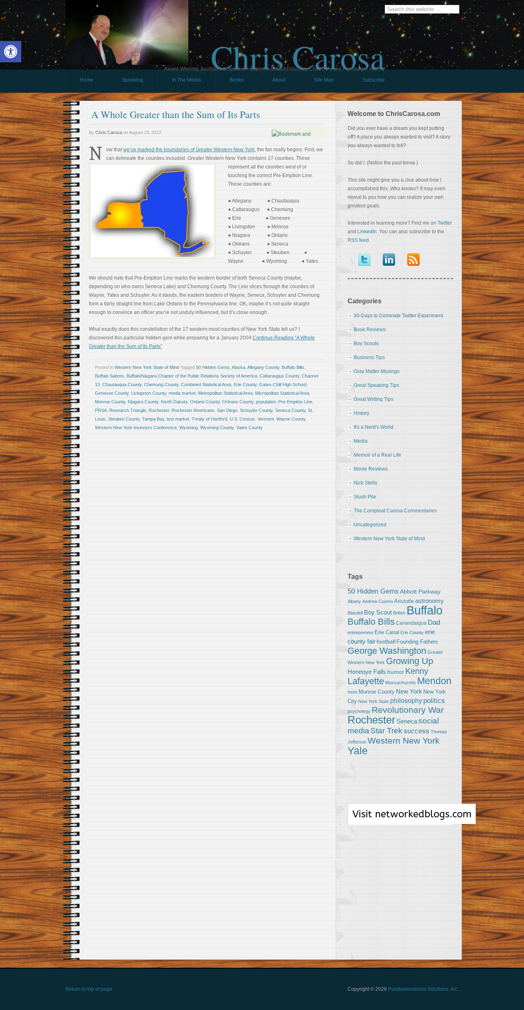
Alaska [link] (238, 367)
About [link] (278, 80)
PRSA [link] (101, 410)
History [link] (361, 413)
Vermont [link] (265, 418)
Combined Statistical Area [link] (206, 384)
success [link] (416, 731)
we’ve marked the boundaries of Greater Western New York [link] (189, 149)
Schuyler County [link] (256, 410)
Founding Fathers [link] (417, 642)
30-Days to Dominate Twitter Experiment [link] (398, 315)
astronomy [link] (429, 600)
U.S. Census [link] (242, 418)
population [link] (266, 401)
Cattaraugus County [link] (279, 375)
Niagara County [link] (143, 401)
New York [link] (409, 691)
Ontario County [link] (205, 401)
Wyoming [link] (188, 427)
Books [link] (229, 82)
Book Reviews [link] (370, 329)
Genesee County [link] (112, 393)
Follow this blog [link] (400, 819)
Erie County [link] (245, 384)
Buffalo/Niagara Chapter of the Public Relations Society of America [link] (191, 375)
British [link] (399, 612)
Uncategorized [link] (370, 525)
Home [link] (86, 80)
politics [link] (434, 700)
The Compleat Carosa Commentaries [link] (395, 511)
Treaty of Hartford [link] (209, 418)
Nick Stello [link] (365, 483)
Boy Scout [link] (378, 612)
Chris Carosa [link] (298, 49)
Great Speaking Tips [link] (376, 385)
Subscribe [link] (373, 80)
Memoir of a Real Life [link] (377, 455)
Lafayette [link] (366, 681)
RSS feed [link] (358, 240)
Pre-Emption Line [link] (295, 401)
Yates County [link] (249, 427)
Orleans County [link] (237, 401)
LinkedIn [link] (367, 231)
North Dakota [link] (174, 401)
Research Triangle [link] (127, 410)
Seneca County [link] (290, 410)
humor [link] (395, 672)
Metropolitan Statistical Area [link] (225, 393)
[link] (10, 51)
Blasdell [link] (355, 612)
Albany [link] (354, 601)
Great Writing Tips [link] (373, 399)
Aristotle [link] (404, 601)
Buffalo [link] (425, 610)
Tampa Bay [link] (153, 418)
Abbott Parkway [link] (420, 591)
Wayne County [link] (290, 418)
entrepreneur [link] (360, 632)
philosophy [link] (406, 700)
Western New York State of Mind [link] (147, 367)
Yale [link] (358, 750)
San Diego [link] (227, 410)
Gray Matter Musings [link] (377, 371)
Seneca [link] (407, 721)
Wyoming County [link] (217, 427)
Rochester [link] (159, 410)
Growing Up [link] (409, 661)
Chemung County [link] (161, 384)
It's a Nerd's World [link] (373, 427)
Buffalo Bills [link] (293, 367)
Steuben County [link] (124, 418)
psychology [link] (359, 711)
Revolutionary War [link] (408, 710)
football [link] (386, 641)
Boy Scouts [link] (366, 343)
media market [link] (182, 393)
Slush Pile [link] (365, 497)
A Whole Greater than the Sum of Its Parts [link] (175, 114)
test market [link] (178, 418)
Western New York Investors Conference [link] (136, 427)
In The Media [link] (186, 80)
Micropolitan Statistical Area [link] (282, 393)
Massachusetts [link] (400, 682)
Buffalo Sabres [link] (109, 375)
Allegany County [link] (263, 367)
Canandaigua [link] (411, 623)
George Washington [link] (387, 651)
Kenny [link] (416, 671)
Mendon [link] (434, 681)
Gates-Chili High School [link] (282, 384)
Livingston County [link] (148, 393)
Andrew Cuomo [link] (377, 601)
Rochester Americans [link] (193, 410)
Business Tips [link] (369, 357)
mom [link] (352, 691)
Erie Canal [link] (387, 632)
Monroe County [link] (110, 401)
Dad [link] (434, 622)
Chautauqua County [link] (122, 384)
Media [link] (361, 441)
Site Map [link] (324, 80)
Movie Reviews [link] (371, 469)
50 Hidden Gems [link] (213, 367)
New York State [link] (373, 701)
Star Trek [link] (386, 730)
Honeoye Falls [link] (367, 671)
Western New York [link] (404, 740)
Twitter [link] (445, 223)
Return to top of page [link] (89, 989)
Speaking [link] (132, 80)
